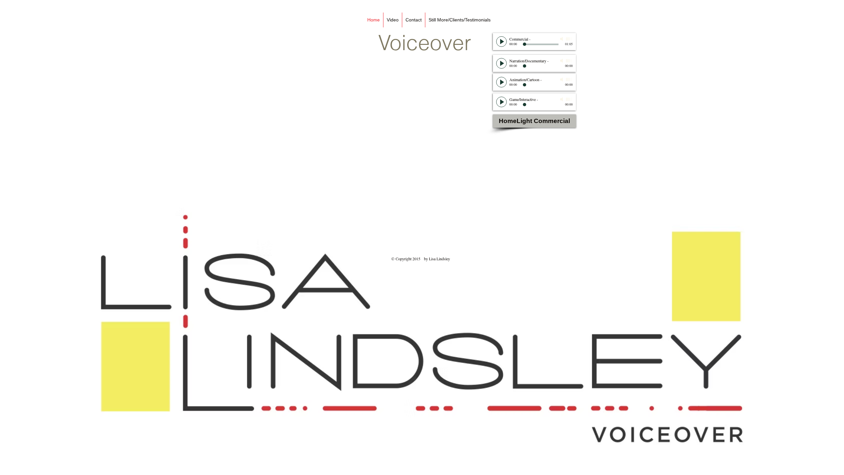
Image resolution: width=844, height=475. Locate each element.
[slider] (569, 39)
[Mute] (562, 39)
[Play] (501, 41)
